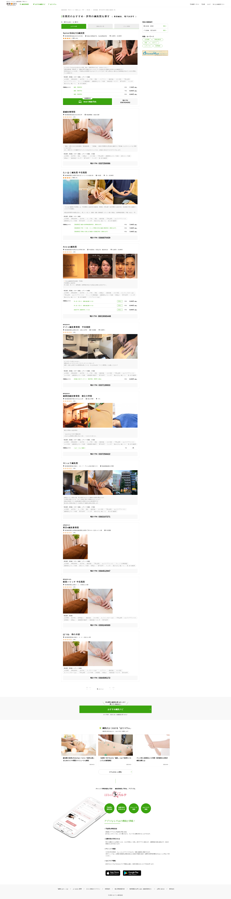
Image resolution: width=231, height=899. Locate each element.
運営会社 (171, 889)
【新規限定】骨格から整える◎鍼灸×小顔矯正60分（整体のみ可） (91, 231)
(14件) (76, 38)
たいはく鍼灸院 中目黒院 (75, 172)
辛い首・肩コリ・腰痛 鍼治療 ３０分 (83, 301)
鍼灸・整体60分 (78, 87)
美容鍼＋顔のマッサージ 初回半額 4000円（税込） (88, 379)
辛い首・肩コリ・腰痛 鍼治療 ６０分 (83, 305)
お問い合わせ (160, 889)
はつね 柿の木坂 (71, 634)
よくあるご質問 (77, 889)
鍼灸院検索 (25, 4)
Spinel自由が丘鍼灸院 (74, 33)
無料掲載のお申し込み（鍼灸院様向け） (140, 889)
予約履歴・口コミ (194, 4)
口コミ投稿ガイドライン (93, 889)
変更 (164, 26)
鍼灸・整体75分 (78, 90)
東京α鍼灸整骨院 (71, 527)
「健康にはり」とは (62, 889)
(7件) (76, 177)
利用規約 (107, 889)
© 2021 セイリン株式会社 (115, 895)
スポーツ (154, 42)
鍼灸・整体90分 (78, 94)
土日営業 (147, 39)
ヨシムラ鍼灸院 (70, 463)
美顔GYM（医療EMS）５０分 (82, 309)
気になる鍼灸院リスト (219, 4)
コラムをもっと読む (115, 772)
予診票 (203, 4)
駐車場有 (158, 46)
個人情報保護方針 (120, 889)
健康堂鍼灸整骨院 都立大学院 (77, 396)
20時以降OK (157, 39)
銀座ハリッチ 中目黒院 (74, 582)
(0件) (74, 117)
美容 (146, 42)
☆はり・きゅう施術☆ (80, 448)
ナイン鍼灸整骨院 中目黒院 (76, 327)
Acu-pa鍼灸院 (70, 247)
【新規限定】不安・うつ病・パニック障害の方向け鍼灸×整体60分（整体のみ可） (95, 228)
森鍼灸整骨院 (69, 112)
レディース (148, 46)
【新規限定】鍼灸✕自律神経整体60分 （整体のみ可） (88, 224)
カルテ (209, 4)
